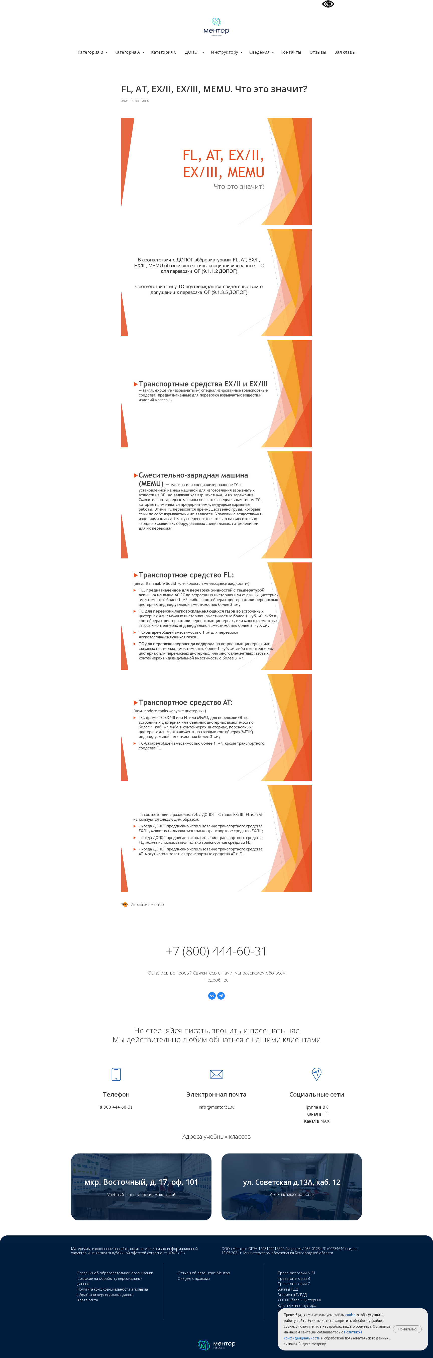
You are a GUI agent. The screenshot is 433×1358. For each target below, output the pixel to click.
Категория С (164, 52)
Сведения (260, 52)
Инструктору (225, 52)
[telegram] (221, 996)
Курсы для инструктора (297, 1305)
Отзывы (318, 52)
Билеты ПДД (288, 1289)
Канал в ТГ (316, 1114)
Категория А (128, 52)
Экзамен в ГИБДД (292, 1294)
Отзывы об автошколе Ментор (204, 1273)
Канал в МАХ (317, 1121)
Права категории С (294, 1283)
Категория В (91, 52)
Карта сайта (87, 1300)
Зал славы (345, 52)
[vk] (212, 996)
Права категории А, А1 (296, 1273)
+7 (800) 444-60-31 (217, 951)
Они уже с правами (194, 1278)
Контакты (291, 52)
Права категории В (294, 1278)
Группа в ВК (316, 1107)
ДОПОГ (193, 52)
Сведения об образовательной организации (115, 1273)
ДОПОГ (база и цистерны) (299, 1300)
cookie (350, 1314)
